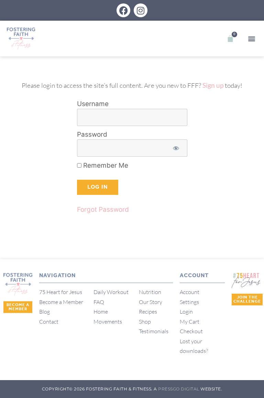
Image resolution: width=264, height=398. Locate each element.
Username (93, 104)
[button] (251, 38)
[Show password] (176, 148)
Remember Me (104, 165)
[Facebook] (123, 10)
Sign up (212, 85)
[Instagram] (140, 10)
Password (92, 135)
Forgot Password (103, 209)
